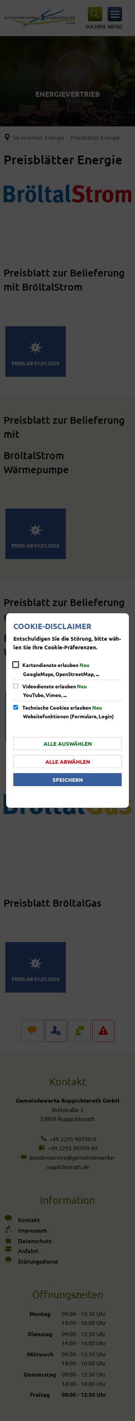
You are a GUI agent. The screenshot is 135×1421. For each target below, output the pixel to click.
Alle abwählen (67, 761)
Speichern (68, 779)
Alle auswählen (68, 743)
